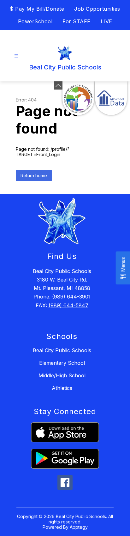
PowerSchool (35, 21)
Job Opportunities (97, 9)
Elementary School (62, 363)
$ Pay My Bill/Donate (37, 9)
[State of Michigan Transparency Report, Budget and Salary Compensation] (78, 98)
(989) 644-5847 (68, 305)
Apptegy (79, 527)
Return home (34, 175)
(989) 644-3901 (71, 296)
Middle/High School (62, 375)
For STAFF (76, 21)
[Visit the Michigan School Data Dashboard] (111, 98)
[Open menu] (16, 56)
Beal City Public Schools (62, 350)
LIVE (106, 21)
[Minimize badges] (58, 85)
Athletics (62, 388)
